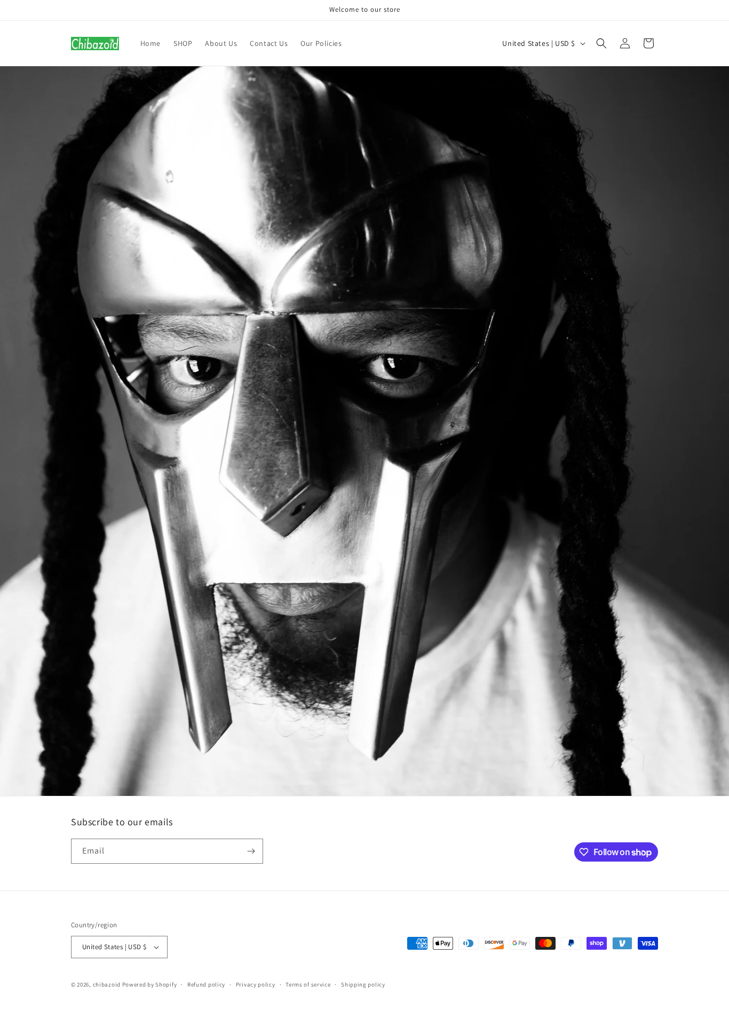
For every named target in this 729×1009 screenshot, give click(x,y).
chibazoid (107, 984)
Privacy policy (255, 984)
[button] (601, 43)
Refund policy (206, 984)
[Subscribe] (251, 851)
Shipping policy (363, 984)
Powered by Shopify (149, 984)
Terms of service (308, 984)
